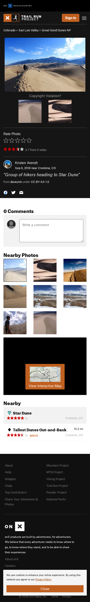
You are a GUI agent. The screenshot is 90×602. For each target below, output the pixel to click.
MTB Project (54, 472)
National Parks (56, 499)
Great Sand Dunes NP (56, 30)
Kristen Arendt (26, 163)
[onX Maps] (14, 530)
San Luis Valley (29, 30)
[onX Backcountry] (17, 6)
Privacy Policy (43, 579)
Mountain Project (57, 465)
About (9, 465)
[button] (5, 192)
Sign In (70, 18)
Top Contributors (16, 492)
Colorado (9, 30)
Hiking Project (55, 479)
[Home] (24, 18)
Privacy (66, 596)
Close (45, 589)
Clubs (8, 485)
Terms (54, 596)
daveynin (16, 182)
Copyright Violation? (45, 96)
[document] (45, 582)
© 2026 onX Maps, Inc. (33, 596)
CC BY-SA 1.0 (40, 182)
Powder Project (56, 492)
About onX (12, 559)
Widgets (10, 479)
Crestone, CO (47, 168)
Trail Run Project (57, 485)
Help (8, 472)
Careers (10, 565)
